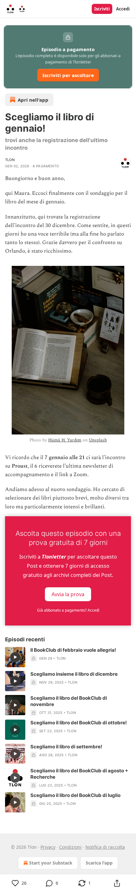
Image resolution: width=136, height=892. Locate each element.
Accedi (123, 9)
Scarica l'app (99, 863)
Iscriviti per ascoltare (68, 75)
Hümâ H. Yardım (64, 440)
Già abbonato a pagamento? (68, 610)
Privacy (47, 847)
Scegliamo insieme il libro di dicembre (74, 674)
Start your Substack (50, 863)
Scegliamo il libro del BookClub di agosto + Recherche (79, 774)
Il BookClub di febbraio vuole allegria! (73, 650)
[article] (68, 657)
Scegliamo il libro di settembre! (66, 747)
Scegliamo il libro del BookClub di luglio (75, 795)
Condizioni (70, 847)
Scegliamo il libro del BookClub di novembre (68, 701)
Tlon (10, 160)
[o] (15, 657)
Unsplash (98, 440)
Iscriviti (102, 9)
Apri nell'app (33, 100)
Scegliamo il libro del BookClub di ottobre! (78, 723)
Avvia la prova (68, 593)
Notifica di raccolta (105, 847)
